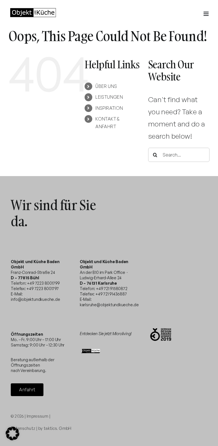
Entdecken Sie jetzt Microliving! (105, 333)
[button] (12, 433)
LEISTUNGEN (109, 97)
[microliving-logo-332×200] (91, 349)
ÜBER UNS (106, 86)
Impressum (37, 416)
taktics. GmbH (58, 428)
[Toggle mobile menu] (206, 14)
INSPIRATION (109, 108)
